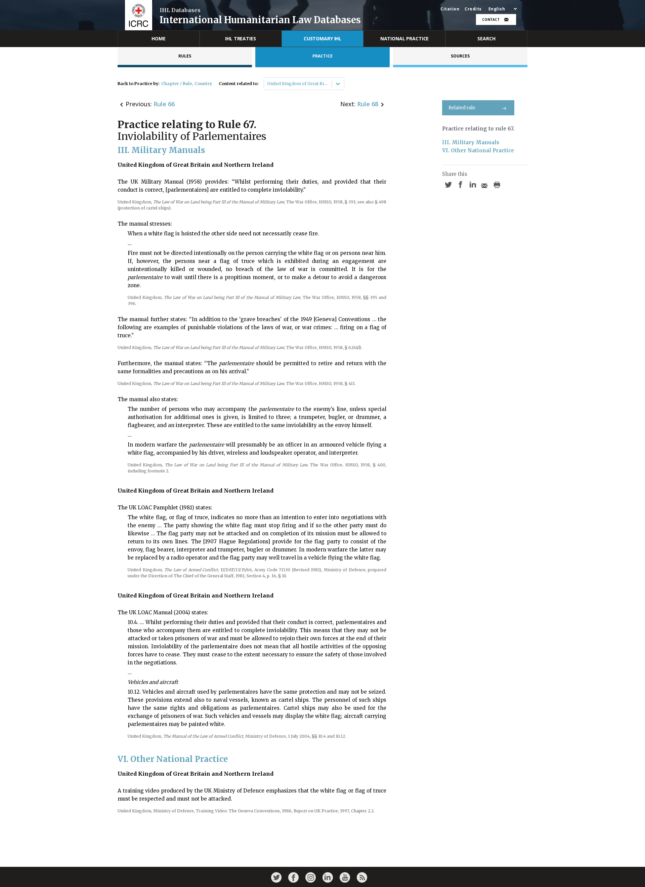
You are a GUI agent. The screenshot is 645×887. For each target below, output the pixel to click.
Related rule (461, 108)
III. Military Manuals (470, 142)
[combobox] (267, 83)
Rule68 (367, 104)
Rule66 (164, 104)
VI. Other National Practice (478, 150)
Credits (473, 9)
